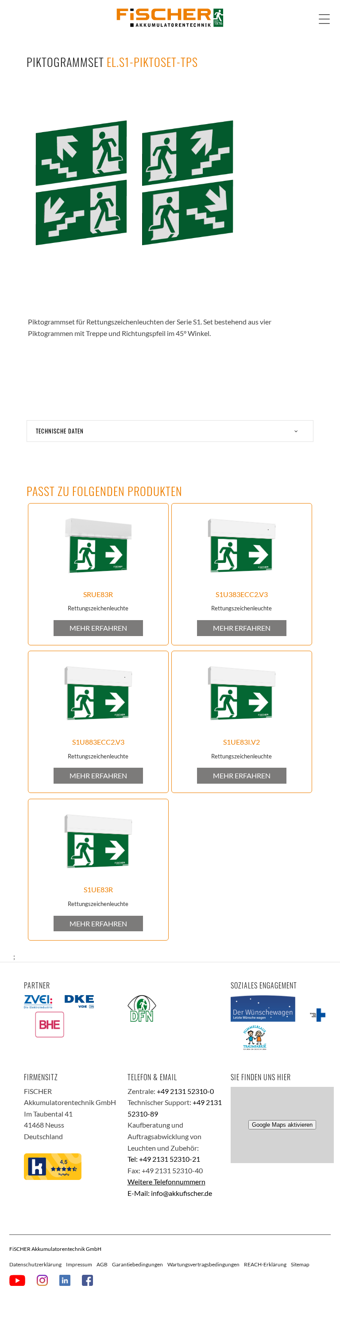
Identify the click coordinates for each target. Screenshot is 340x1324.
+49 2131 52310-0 (185, 1091)
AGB (102, 1264)
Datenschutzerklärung (35, 1264)
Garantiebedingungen (137, 1264)
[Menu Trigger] (324, 19)
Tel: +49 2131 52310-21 (164, 1159)
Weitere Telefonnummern (166, 1181)
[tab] (170, 431)
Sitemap (300, 1264)
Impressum (79, 1264)
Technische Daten (60, 430)
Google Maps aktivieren (282, 1124)
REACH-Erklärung (265, 1264)
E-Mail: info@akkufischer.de (170, 1193)
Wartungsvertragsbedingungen (203, 1264)
